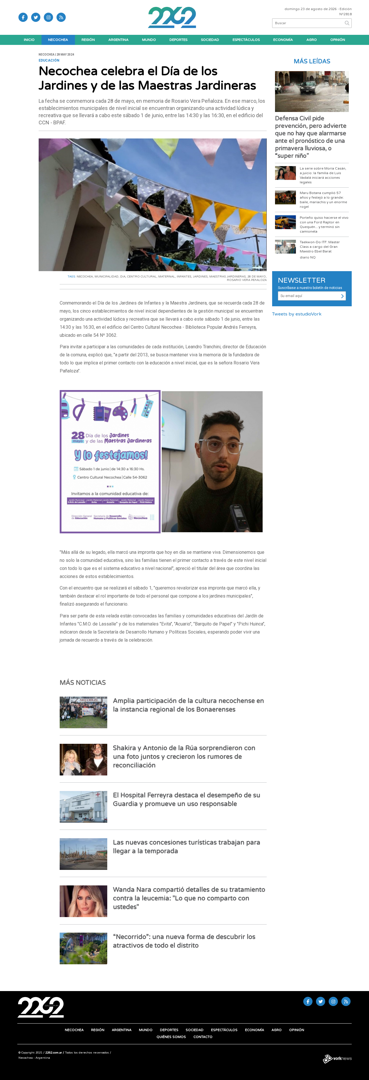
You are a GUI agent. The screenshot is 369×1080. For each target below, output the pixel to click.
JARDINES (200, 276)
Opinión (337, 40)
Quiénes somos (171, 1037)
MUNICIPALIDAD (106, 276)
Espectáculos (246, 40)
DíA (122, 276)
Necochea (58, 40)
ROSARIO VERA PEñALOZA (247, 280)
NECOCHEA (85, 276)
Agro (311, 40)
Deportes (178, 40)
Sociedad (210, 40)
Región (88, 40)
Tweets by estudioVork (296, 314)
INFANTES (184, 276)
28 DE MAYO (256, 276)
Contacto (202, 1037)
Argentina (118, 40)
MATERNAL (166, 276)
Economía (283, 40)
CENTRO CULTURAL (142, 276)
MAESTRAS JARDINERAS (227, 276)
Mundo (149, 40)
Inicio (29, 40)
